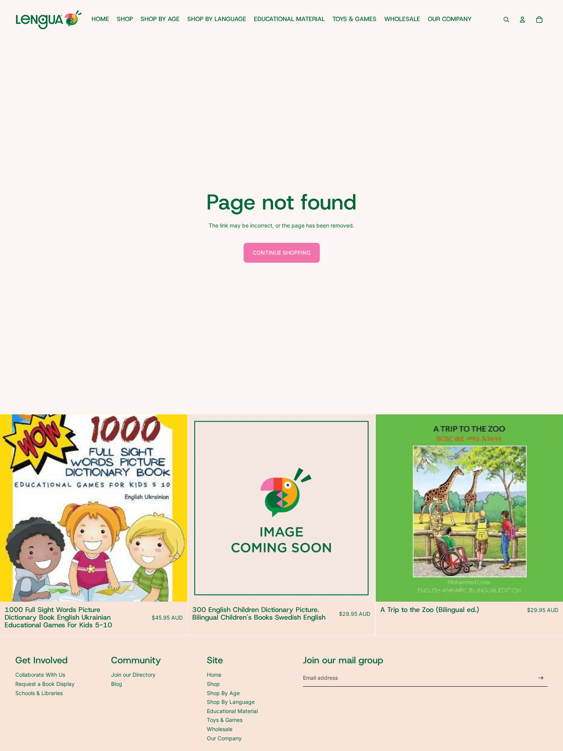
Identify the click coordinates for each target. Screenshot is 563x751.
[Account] (522, 19)
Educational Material (232, 711)
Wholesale (219, 729)
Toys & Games (224, 720)
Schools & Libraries (39, 693)
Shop (213, 684)
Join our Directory (133, 674)
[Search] (506, 19)
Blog (116, 684)
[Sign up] (541, 678)
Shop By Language (231, 702)
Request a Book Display (45, 684)
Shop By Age (223, 693)
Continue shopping (282, 252)
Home (214, 674)
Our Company (224, 738)
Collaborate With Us (40, 674)
